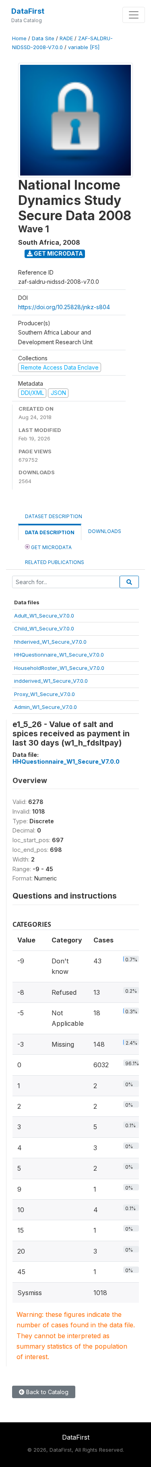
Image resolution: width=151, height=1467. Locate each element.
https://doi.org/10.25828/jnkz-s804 (64, 307)
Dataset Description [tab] (53, 516)
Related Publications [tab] (54, 562)
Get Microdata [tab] (51, 547)
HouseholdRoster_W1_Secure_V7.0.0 (59, 668)
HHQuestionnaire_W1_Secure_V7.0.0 (59, 654)
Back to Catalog (46, 1391)
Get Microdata (58, 253)
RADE (66, 38)
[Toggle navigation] (133, 15)
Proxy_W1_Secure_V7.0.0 (44, 694)
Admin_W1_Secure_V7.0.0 (45, 707)
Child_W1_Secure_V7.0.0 (44, 628)
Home (19, 38)
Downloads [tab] (104, 531)
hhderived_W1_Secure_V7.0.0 (50, 641)
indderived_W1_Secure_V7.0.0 (51, 681)
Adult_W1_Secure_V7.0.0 (44, 615)
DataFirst (27, 11)
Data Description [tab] (49, 532)
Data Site (43, 38)
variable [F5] (83, 47)
